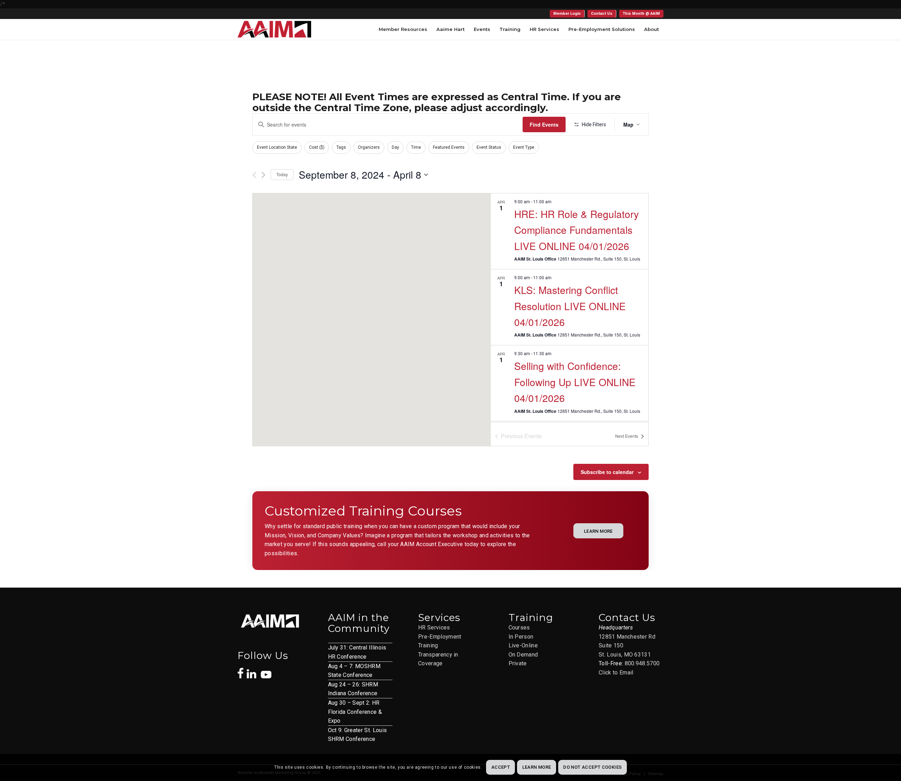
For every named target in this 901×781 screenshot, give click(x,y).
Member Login (567, 13)
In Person (521, 636)
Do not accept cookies (592, 767)
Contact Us (601, 13)
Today (282, 174)
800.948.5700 (642, 663)
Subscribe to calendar (607, 471)
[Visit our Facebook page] (241, 669)
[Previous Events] (254, 175)
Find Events (544, 124)
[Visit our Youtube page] (266, 671)
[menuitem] (567, 14)
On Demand (523, 654)
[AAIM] (274, 29)
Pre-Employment (439, 636)
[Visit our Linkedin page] (254, 670)
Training (428, 645)
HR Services (434, 627)
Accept (500, 767)
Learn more (536, 767)
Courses (519, 627)
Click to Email (616, 672)
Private (518, 663)
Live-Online (523, 645)
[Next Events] (263, 175)
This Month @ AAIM (641, 13)
